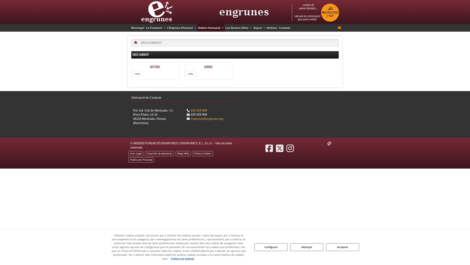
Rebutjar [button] (306, 247)
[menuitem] (137, 28)
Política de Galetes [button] (182, 258)
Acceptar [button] (342, 247)
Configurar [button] (271, 247)
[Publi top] (316, 12)
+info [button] (137, 73)
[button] (163, 12)
